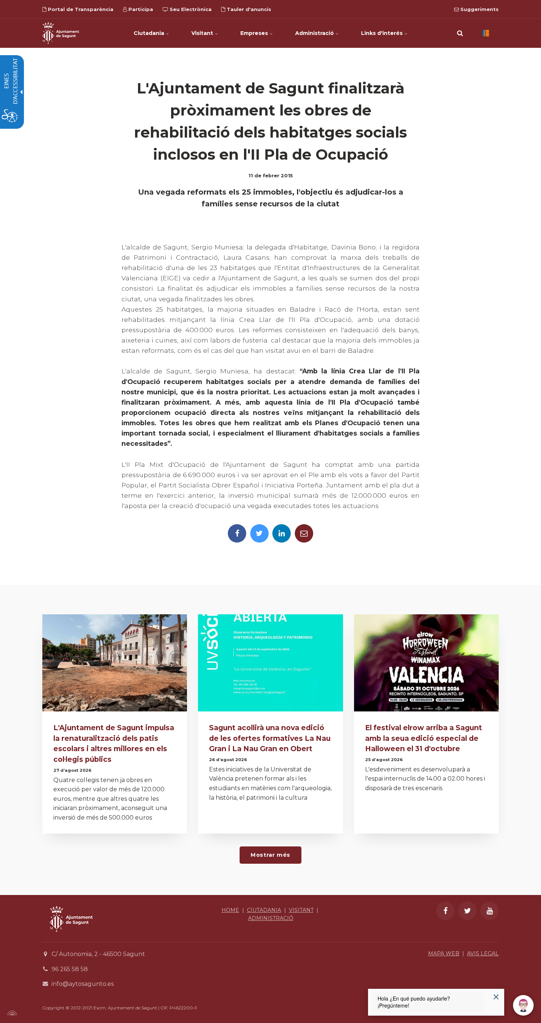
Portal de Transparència (79, 9)
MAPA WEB (443, 953)
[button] (460, 33)
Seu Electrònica (190, 9)
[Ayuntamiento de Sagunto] (71, 937)
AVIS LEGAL (483, 953)
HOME (230, 910)
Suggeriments (479, 9)
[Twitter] (259, 533)
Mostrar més (270, 855)
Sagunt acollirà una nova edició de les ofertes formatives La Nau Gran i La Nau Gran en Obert (269, 738)
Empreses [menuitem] (254, 33)
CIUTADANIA (264, 910)
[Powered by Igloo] (11, 1013)
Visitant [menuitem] (203, 33)
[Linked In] (281, 533)
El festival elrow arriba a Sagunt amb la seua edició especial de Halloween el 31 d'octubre (423, 738)
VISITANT (301, 910)
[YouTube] (489, 911)
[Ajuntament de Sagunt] (60, 33)
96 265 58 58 (70, 969)
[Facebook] (237, 533)
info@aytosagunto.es (83, 983)
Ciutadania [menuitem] (150, 33)
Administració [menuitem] (315, 33)
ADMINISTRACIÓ (270, 918)
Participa (140, 9)
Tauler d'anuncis (248, 9)
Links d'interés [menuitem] (382, 33)
